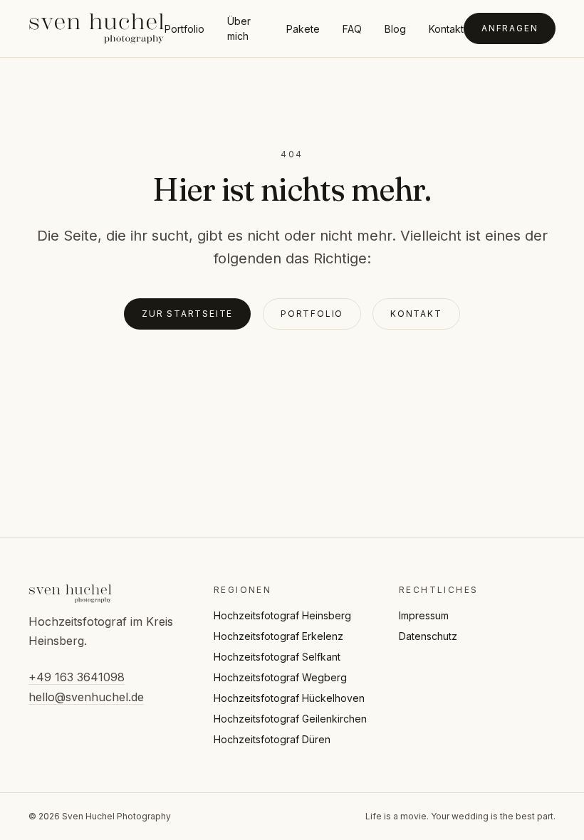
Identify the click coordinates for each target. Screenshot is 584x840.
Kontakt (446, 29)
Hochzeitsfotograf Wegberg (280, 677)
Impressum (424, 615)
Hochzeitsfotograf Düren (272, 739)
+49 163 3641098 (76, 677)
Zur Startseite (187, 313)
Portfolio (184, 29)
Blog (395, 29)
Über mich (239, 28)
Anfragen (509, 28)
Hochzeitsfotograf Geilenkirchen (290, 719)
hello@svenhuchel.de (86, 697)
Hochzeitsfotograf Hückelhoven (289, 698)
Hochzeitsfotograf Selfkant (277, 657)
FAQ (352, 29)
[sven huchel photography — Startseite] (96, 28)
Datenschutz (428, 636)
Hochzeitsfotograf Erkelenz (278, 636)
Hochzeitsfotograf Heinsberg (282, 615)
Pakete (303, 29)
